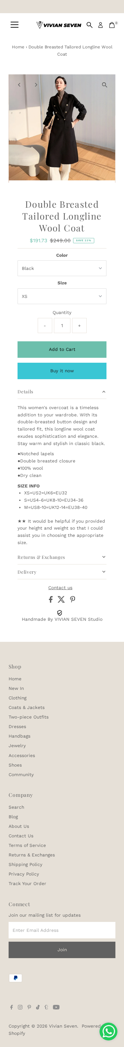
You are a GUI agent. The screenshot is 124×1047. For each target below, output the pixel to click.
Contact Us (21, 835)
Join (62, 949)
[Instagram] (20, 1008)
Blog (13, 816)
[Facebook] (12, 1008)
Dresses (17, 726)
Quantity (62, 312)
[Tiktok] (37, 1008)
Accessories (22, 755)
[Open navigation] (15, 25)
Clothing (17, 697)
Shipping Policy (25, 864)
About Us (19, 826)
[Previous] (19, 84)
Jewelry (17, 745)
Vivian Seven (63, 1026)
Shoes (15, 765)
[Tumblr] (46, 1008)
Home (18, 46)
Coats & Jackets (27, 707)
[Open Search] (90, 25)
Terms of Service (27, 845)
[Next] (35, 84)
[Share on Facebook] (51, 601)
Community (21, 774)
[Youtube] (56, 1008)
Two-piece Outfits (29, 717)
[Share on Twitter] (62, 601)
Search (16, 807)
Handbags (19, 736)
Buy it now (62, 370)
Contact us (60, 588)
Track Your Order (27, 883)
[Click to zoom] (104, 85)
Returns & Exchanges (32, 854)
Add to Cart (62, 349)
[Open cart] (111, 25)
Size (62, 282)
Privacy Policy (24, 874)
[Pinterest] (29, 1008)
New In (16, 688)
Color (62, 255)
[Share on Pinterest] (72, 601)
